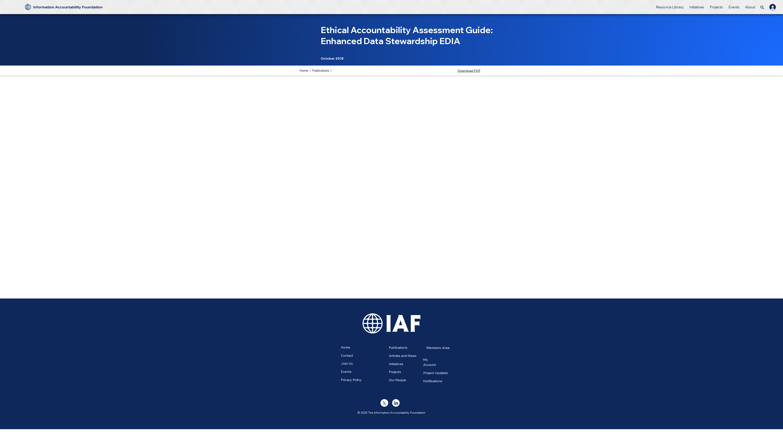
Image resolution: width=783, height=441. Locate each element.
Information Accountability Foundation (68, 7)
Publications (320, 70)
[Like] (384, 403)
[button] (670, 7)
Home (304, 70)
